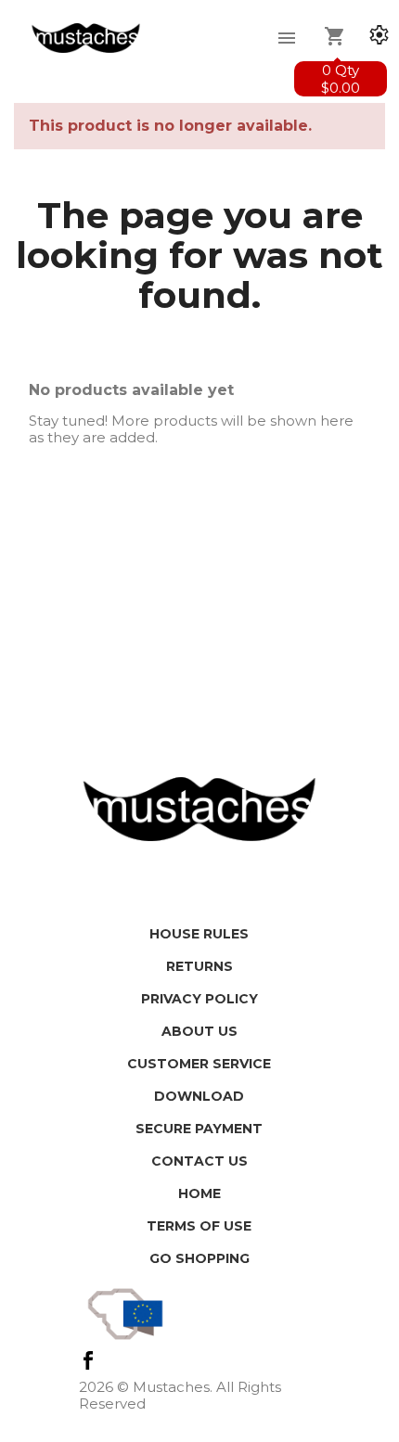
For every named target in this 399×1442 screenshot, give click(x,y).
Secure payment (199, 1128)
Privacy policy (199, 998)
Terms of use (199, 1226)
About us (199, 1031)
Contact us (199, 1161)
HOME (199, 1193)
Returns (199, 966)
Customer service (199, 1063)
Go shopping (199, 1258)
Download (199, 1096)
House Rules (199, 933)
